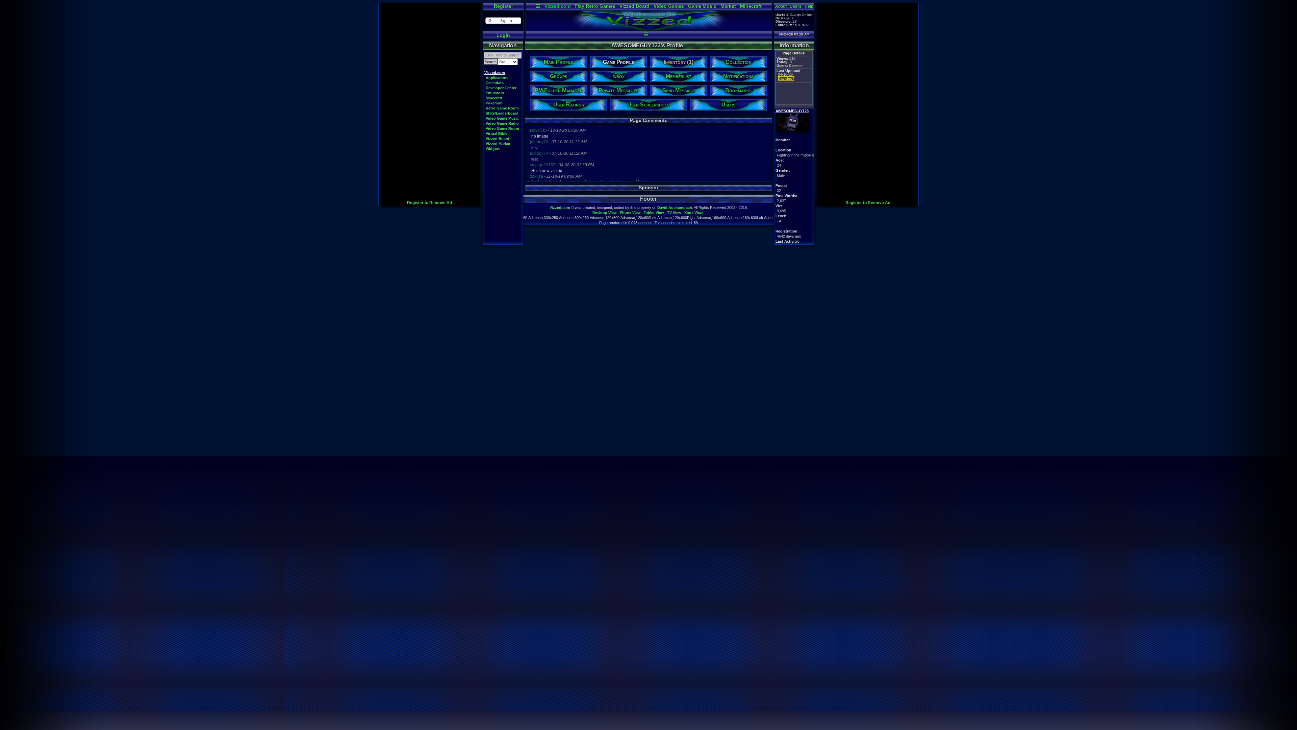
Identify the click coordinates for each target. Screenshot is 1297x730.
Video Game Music (502, 118)
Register (503, 6)
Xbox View (693, 213)
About (781, 6)
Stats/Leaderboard (502, 113)
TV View (674, 213)
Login (503, 35)
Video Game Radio (502, 123)
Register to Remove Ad (429, 202)
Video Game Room (502, 128)
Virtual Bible (496, 133)
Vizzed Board (634, 6)
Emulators (495, 93)
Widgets (493, 149)
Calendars (495, 83)
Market (728, 6)
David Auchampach (674, 207)
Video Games (669, 6)
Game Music (702, 6)
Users (796, 6)
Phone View (630, 213)
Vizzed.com (557, 6)
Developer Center (501, 88)
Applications (497, 78)
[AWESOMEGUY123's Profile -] (649, 29)
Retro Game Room (502, 108)
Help (809, 6)
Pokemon (494, 103)
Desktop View (604, 213)
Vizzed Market (498, 144)
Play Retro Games (595, 6)
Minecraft (751, 6)
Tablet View (654, 213)
